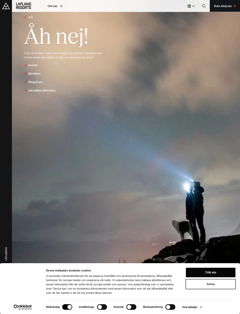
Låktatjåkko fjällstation (42, 90)
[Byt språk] (191, 6)
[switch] (102, 307)
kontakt (33, 65)
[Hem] (28, 6)
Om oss (52, 6)
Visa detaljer (189, 307)
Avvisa (211, 283)
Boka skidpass (223, 6)
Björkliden (34, 73)
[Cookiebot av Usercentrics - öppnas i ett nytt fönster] (22, 307)
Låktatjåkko (6, 254)
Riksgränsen (35, 82)
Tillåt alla (210, 272)
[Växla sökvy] (204, 6)
